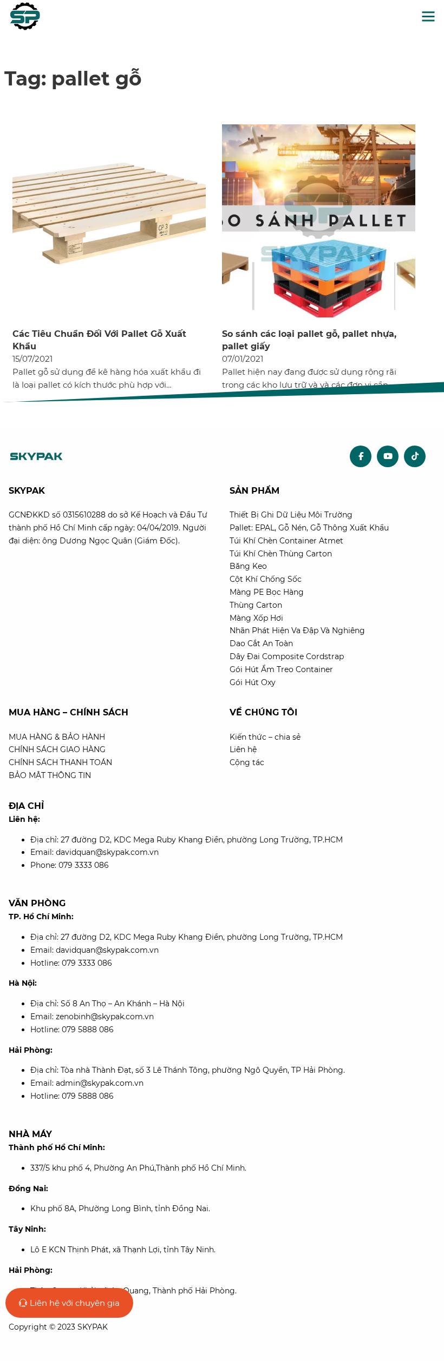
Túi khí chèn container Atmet (286, 541)
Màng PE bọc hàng (267, 592)
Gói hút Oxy (253, 682)
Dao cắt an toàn (261, 643)
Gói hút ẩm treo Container (281, 669)
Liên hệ (243, 749)
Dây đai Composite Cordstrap (287, 656)
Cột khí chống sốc (266, 579)
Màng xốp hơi (256, 618)
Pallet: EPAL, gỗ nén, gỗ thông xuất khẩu (309, 528)
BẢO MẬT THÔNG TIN (50, 775)
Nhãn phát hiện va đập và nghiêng (297, 630)
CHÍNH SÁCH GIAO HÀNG (57, 749)
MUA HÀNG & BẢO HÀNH (57, 737)
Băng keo (248, 566)
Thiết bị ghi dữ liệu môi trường (291, 515)
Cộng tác (247, 762)
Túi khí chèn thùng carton (281, 554)
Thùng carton (256, 605)
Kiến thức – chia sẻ (265, 737)
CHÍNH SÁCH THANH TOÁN (60, 762)
